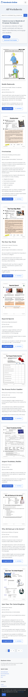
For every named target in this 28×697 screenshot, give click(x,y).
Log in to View (8, 108)
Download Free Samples (10, 40)
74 (18, 650)
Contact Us (4, 686)
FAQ (2, 677)
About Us (3, 675)
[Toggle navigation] (25, 2)
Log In (2, 684)
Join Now (6, 37)
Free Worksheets (5, 673)
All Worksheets (4, 672)
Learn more (21, 692)
